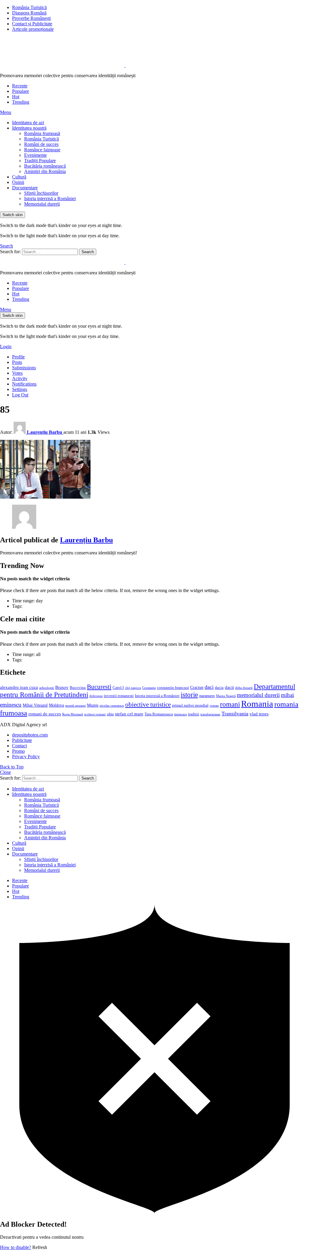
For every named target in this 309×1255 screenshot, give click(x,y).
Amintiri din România (45, 171)
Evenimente (35, 155)
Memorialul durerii (42, 204)
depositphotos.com (30, 734)
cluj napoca (133, 687)
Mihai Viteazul (35, 705)
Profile (18, 356)
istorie (189, 694)
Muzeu (92, 705)
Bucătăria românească (45, 166)
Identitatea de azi (28, 122)
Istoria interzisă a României (50, 198)
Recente (19, 85)
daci (209, 687)
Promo (18, 751)
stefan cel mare (129, 713)
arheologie (46, 687)
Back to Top (12, 766)
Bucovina (78, 688)
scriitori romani (95, 714)
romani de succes (44, 713)
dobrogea (96, 696)
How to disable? (15, 1247)
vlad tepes (259, 713)
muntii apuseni (75, 705)
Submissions (24, 367)
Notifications (24, 383)
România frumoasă (42, 133)
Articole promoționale (33, 29)
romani (230, 704)
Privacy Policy (26, 756)
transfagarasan (210, 714)
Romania (257, 703)
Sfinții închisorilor (41, 193)
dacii (229, 687)
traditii (193, 714)
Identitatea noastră (29, 128)
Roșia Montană (72, 714)
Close (5, 772)
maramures (207, 696)
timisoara (180, 714)
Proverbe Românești (31, 18)
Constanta (149, 687)
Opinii (18, 182)
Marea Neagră (226, 696)
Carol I (118, 687)
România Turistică (29, 7)
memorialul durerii (258, 695)
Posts (17, 362)
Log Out (20, 394)
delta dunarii (244, 687)
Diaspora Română (29, 12)
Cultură (19, 176)
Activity (19, 378)
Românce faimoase (42, 149)
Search (87, 252)
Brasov (61, 687)
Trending (20, 102)
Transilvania (234, 714)
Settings (19, 389)
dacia (219, 688)
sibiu (110, 714)
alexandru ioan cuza (19, 687)
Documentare (25, 187)
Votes (17, 373)
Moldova (56, 705)
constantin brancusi (173, 688)
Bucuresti (99, 686)
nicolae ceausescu (112, 705)
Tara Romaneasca (159, 714)
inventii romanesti (119, 696)
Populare (20, 91)
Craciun (196, 687)
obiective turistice (148, 704)
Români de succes (41, 144)
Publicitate (22, 740)
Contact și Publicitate (32, 23)
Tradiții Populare (40, 160)
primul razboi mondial (190, 705)
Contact (19, 745)
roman (214, 705)
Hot (15, 96)
